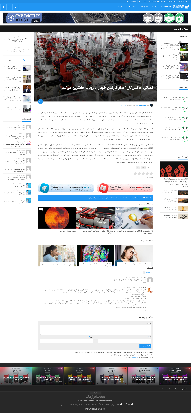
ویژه (121, 6)
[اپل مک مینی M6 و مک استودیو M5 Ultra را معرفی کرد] (184, 77)
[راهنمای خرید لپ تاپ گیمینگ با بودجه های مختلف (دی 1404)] (16, 376)
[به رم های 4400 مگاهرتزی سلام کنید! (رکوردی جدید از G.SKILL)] (95, 218)
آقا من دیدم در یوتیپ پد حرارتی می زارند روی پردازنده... (14, 162)
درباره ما (175, 389)
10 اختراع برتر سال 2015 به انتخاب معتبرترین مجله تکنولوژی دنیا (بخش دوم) (135, 232)
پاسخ (144, 282)
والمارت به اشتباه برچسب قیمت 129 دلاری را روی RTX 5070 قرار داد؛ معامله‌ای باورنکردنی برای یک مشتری (12, 79)
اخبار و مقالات (167, 6)
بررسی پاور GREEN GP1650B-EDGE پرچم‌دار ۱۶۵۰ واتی (172, 98)
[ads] (95, 18)
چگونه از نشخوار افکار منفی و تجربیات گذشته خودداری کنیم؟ (57, 265)
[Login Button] (3, 7)
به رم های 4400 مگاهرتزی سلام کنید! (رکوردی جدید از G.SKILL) (99, 232)
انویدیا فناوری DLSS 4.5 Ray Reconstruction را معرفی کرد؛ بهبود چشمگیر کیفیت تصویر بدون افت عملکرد (169, 47)
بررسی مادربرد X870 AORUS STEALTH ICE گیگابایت (173, 119)
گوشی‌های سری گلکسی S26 (157, 1)
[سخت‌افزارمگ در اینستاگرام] (96, 409)
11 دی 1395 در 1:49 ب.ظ (133, 278)
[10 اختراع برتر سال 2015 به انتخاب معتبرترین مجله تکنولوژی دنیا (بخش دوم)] (134, 218)
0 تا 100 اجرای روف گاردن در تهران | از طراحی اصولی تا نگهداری (169, 201)
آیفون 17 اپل (142, 1)
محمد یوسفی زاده (141, 105)
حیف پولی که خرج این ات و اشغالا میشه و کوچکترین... (15, 137)
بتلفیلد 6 (133, 1)
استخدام (160, 389)
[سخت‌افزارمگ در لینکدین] (87, 409)
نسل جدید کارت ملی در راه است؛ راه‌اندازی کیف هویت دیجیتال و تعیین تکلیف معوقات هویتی (115, 198)
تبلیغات (168, 389)
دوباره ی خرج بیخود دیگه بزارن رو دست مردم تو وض (15, 128)
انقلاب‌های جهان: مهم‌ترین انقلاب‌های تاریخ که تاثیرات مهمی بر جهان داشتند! (175, 180)
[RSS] (104, 409)
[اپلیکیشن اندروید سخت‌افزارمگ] (101, 409)
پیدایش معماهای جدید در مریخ (67, 231)
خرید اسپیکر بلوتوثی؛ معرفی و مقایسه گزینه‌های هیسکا (13, 109)
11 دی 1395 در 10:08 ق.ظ (131, 288)
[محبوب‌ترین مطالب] (10, 61)
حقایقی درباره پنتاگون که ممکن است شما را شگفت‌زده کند (169, 193)
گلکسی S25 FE (172, 1)
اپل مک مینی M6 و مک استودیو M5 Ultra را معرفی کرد (170, 77)
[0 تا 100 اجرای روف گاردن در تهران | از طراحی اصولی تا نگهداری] (183, 200)
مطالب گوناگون (181, 29)
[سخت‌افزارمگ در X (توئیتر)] (89, 409)
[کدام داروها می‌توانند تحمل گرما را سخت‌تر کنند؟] (134, 255)
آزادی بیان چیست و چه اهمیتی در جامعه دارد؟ (170, 216)
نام (150, 337)
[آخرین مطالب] (24, 61)
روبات (137, 168)
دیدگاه (147, 272)
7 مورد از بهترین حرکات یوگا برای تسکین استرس (169, 208)
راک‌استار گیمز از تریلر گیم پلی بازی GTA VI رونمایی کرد (171, 67)
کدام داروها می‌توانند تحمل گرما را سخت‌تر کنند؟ (136, 264)
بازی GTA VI (183, 1)
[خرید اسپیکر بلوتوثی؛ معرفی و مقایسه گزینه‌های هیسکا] (27, 109)
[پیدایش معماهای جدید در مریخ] (57, 218)
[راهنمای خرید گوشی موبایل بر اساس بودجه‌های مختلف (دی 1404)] (111, 376)
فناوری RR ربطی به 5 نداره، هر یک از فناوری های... (14, 194)
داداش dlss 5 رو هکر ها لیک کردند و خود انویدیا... (14, 153)
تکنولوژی (143, 168)
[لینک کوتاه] (121, 105)
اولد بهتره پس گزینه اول (18, 186)
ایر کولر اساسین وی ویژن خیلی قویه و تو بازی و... (14, 202)
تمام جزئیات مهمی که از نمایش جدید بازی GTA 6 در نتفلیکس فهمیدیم (170, 57)
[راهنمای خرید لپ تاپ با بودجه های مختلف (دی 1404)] (47, 376)
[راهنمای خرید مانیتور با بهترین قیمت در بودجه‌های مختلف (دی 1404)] (79, 376)
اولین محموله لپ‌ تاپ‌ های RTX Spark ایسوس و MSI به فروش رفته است (12, 69)
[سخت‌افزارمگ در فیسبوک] (93, 409)
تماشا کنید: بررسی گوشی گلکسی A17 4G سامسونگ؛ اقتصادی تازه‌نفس (171, 129)
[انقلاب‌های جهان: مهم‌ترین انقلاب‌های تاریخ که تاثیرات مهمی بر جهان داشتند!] (174, 169)
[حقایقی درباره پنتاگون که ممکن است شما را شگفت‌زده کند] (183, 192)
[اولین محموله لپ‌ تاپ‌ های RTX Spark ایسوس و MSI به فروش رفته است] (27, 69)
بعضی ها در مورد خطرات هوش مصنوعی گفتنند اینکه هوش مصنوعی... (14, 178)
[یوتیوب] (125, 188)
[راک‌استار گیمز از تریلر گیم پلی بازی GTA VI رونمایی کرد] (184, 67)
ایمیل (91, 337)
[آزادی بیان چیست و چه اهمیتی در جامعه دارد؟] (183, 216)
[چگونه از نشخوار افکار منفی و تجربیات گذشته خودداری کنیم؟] (57, 255)
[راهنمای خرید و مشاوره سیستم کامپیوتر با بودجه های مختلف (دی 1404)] (143, 376)
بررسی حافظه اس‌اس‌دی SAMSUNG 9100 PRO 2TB (170, 108)
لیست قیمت (131, 6)
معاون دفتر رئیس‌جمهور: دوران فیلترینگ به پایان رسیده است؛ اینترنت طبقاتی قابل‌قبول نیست (12, 89)
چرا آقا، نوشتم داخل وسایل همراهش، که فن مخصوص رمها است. (14, 145)
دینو (127, 1)
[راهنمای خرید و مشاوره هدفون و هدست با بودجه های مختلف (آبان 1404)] (175, 376)
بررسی (155, 6)
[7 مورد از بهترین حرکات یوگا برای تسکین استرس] (183, 208)
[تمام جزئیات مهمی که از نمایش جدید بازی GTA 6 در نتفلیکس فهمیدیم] (184, 57)
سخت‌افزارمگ (184, 389)
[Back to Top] (95, 393)
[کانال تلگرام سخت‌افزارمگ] (98, 409)
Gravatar (135, 357)
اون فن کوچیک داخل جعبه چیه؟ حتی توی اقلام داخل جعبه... (14, 170)
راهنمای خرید (144, 6)
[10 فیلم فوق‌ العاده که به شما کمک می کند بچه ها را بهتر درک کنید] (95, 255)
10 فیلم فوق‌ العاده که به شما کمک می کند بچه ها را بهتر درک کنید (96, 265)
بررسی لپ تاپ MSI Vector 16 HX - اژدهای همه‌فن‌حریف (171, 139)
